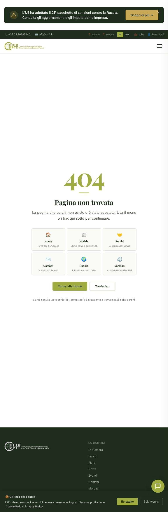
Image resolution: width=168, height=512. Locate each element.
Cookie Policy (14, 506)
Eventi (92, 475)
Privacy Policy (34, 506)
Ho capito (127, 501)
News (92, 469)
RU (127, 34)
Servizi (92, 456)
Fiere (91, 462)
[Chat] (157, 486)
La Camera (95, 449)
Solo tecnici (151, 501)
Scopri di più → (142, 15)
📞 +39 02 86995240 (17, 34)
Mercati (93, 488)
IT (120, 34)
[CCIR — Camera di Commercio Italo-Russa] (24, 46)
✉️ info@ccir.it (44, 34)
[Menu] (160, 46)
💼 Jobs (139, 34)
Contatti (93, 482)
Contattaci (102, 286)
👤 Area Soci (155, 34)
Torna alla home (70, 286)
